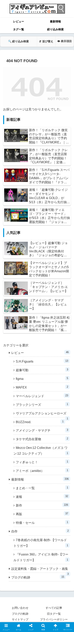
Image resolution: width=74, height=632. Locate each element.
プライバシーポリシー (54, 619)
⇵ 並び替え (46, 41)
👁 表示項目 (64, 41)
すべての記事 (54, 607)
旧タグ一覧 (54, 613)
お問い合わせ (20, 607)
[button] (66, 525)
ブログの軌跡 (20, 613)
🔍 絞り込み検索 (18, 41)
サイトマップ (20, 619)
